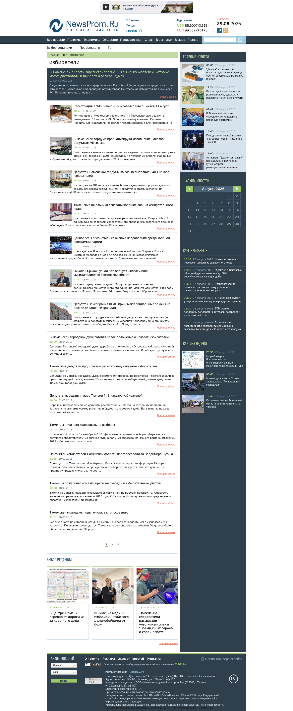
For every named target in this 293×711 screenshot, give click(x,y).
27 (213, 224)
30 (237, 224)
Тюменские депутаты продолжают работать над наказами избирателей (103, 366)
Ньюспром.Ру (136, 672)
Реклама (109, 659)
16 (237, 210)
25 (198, 224)
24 (190, 224)
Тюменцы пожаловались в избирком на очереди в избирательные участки (105, 483)
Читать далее (167, 96)
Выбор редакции (59, 48)
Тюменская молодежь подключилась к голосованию (89, 512)
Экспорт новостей (131, 659)
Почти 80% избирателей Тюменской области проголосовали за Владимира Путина (111, 454)
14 (221, 210)
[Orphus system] (94, 664)
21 (221, 217)
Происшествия (131, 40)
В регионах (164, 40)
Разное (193, 40)
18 (198, 217)
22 (229, 217)
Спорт (149, 40)
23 (237, 217)
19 (205, 217)
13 (213, 210)
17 (190, 217)
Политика (74, 40)
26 (205, 224)
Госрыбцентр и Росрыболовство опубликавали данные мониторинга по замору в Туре (224, 361)
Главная (54, 55)
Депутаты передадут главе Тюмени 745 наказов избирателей (96, 395)
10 (190, 210)
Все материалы (168, 643)
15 (229, 210)
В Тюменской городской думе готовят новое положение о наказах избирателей (109, 337)
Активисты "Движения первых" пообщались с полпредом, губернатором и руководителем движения (224, 162)
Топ (110, 48)
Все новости (56, 40)
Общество (110, 40)
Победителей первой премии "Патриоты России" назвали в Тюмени (224, 138)
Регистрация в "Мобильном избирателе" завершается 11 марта (121, 106)
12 (205, 210)
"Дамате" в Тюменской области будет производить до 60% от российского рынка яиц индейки (224, 74)
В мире (180, 40)
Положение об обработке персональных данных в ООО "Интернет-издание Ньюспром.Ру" (159, 707)
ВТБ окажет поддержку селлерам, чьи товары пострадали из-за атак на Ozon (212, 312)
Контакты (154, 659)
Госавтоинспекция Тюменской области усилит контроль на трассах (224, 403)
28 (221, 224)
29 (229, 224)
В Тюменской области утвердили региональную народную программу (221, 116)
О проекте (92, 659)
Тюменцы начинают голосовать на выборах (82, 425)
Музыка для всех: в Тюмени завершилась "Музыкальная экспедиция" (223, 381)
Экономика (92, 40)
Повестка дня (90, 48)
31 (190, 231)
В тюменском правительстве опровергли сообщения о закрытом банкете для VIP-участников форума (212, 326)
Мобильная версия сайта (223, 659)
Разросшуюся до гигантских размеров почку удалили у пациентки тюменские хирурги (224, 94)
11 (198, 210)
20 (213, 217)
